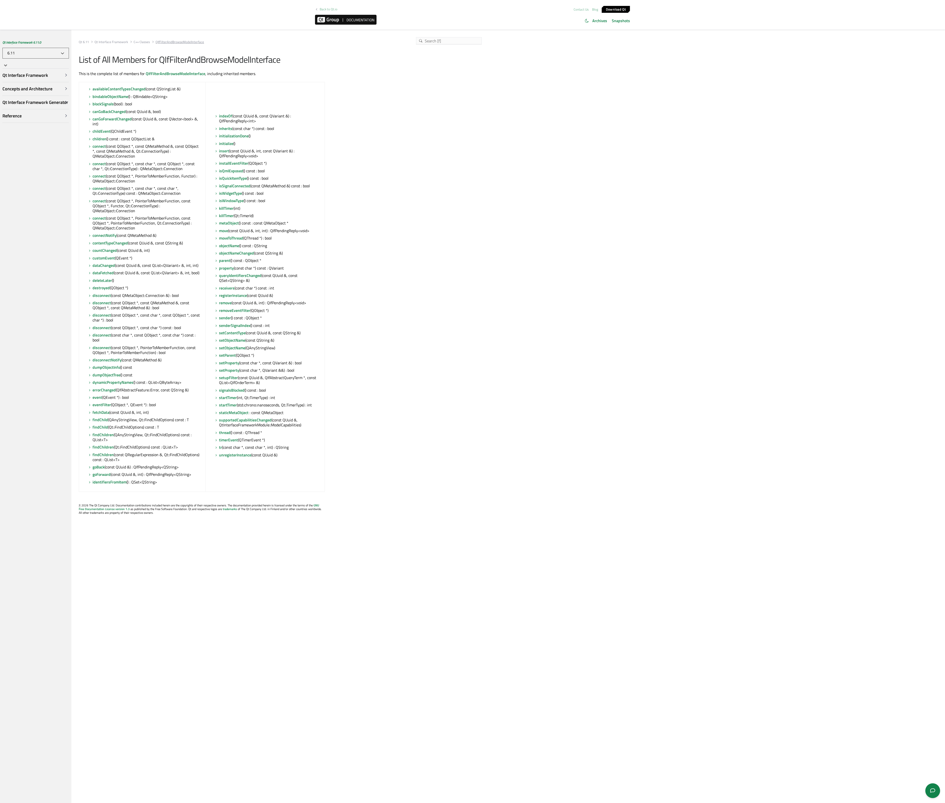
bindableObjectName (110, 96)
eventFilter (102, 405)
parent (224, 260)
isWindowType (231, 201)
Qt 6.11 (84, 42)
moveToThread (231, 238)
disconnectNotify (107, 360)
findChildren (103, 435)
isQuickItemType (233, 178)
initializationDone (234, 136)
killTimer (226, 208)
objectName (229, 246)
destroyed (101, 288)
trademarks (230, 509)
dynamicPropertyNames (113, 382)
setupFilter (228, 378)
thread (224, 432)
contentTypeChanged (110, 243)
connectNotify (104, 235)
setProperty (229, 363)
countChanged (105, 250)
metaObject (229, 223)
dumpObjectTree (106, 375)
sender (225, 318)
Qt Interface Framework (111, 42)
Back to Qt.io (328, 9)
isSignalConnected (234, 186)
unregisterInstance (235, 455)
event (97, 397)
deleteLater (102, 280)
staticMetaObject (234, 413)
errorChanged (104, 390)
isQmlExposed (231, 171)
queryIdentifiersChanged (240, 275)
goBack (99, 467)
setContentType (232, 333)
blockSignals (103, 104)
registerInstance (233, 295)
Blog (595, 9)
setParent (227, 355)
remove (225, 303)
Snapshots (621, 21)
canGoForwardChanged (112, 119)
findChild (100, 420)
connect (99, 146)
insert (224, 151)
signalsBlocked (231, 390)
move (223, 231)
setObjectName (232, 340)
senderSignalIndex (234, 325)
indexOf (225, 116)
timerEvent (228, 440)
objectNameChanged (236, 253)
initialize (226, 143)
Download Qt (616, 9)
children (99, 139)
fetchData (101, 412)
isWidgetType (230, 193)
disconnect (102, 295)
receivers (227, 288)
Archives (599, 21)
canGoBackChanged (109, 111)
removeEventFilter (234, 310)
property (226, 268)
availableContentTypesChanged (119, 89)
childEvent (101, 131)
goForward (101, 474)
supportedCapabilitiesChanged (245, 420)
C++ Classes (142, 42)
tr (220, 447)
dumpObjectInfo (106, 367)
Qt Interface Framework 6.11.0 (21, 42)
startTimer (228, 398)
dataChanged (104, 265)
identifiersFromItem (109, 482)
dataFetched (103, 273)
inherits (225, 128)
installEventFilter (233, 163)
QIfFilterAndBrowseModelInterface (175, 74)
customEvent (104, 258)
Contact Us (581, 9)
